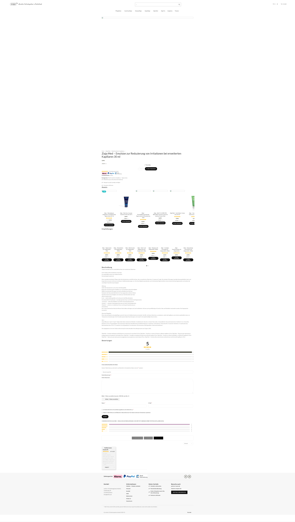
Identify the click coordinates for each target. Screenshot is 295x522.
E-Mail (150, 403)
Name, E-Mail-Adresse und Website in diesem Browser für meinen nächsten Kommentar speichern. (127, 412)
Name (103, 403)
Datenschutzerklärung (114, 409)
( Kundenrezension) (113, 171)
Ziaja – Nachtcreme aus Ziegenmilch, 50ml (130, 249)
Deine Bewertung (106, 375)
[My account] (277, 4)
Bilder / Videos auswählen (111, 399)
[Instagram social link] (189, 476)
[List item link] (136, 486)
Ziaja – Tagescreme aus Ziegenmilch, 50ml (106, 249)
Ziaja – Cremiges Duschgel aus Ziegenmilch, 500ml (165, 249)
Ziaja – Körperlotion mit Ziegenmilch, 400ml (118, 249)
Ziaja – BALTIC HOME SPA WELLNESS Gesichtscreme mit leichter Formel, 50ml (160, 214)
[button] (109, 225)
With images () (138, 438)
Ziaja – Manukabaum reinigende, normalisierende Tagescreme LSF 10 (109, 214)
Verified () (149, 438)
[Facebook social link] (185, 476)
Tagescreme (124, 177)
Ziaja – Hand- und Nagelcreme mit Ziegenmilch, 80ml (141, 249)
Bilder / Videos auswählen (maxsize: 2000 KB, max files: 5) (115, 396)
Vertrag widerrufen (179, 492)
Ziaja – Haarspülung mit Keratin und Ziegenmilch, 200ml (188, 249)
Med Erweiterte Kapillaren (118, 151)
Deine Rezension (106, 377)
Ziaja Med (108, 151)
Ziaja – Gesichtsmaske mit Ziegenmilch (176, 249)
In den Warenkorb (151, 168)
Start (103, 151)
